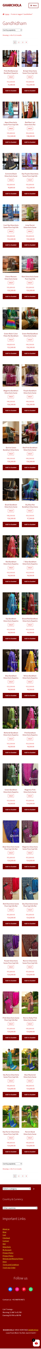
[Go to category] (34, 1188)
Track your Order (9, 1267)
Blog (4, 1232)
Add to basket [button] (11, 90)
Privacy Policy (8, 1253)
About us (6, 1229)
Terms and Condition (11, 1264)
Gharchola (7, 1247)
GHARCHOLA (12, 5)
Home (7, 14)
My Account (7, 1250)
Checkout (6, 1238)
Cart (4, 1235)
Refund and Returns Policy (13, 1259)
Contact (6, 1241)
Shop (5, 1261)
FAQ (4, 1244)
